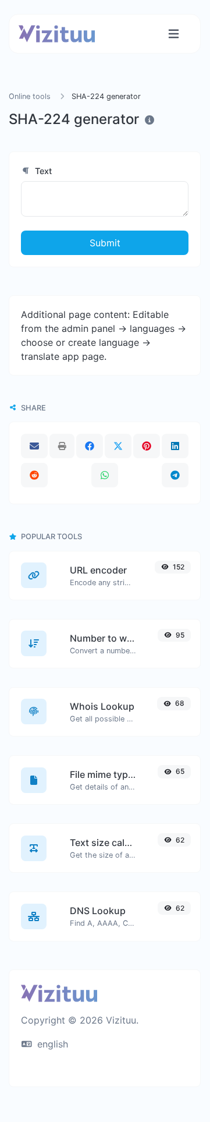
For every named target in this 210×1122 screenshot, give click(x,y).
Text (42, 171)
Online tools (30, 96)
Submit (105, 243)
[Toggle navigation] (173, 34)
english (51, 1044)
